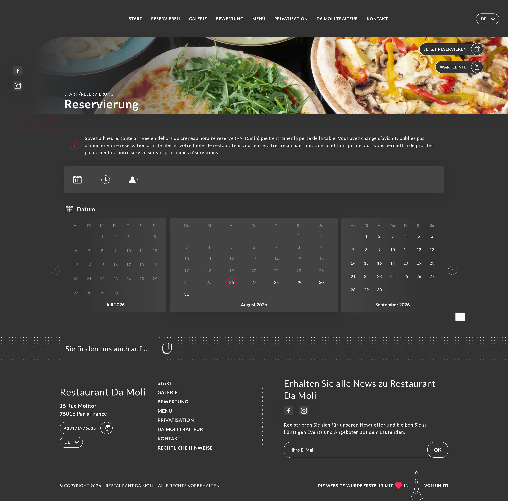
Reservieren (165, 18)
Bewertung (230, 18)
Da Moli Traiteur (337, 18)
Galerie (198, 18)
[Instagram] (17, 86)
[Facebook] (17, 71)
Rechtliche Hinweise (185, 447)
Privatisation (291, 18)
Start (135, 18)
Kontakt (377, 18)
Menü (258, 18)
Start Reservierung (89, 94)
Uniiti (441, 485)
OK (438, 450)
